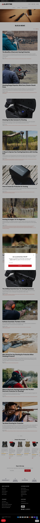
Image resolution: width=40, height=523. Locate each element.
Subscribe (20, 265)
